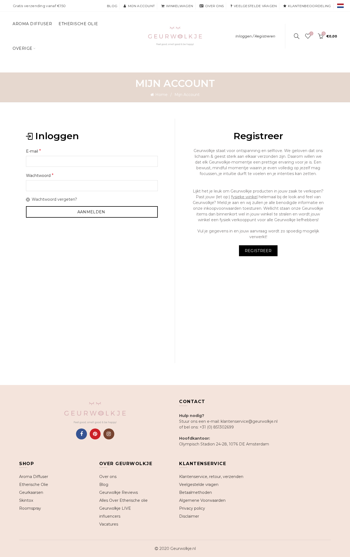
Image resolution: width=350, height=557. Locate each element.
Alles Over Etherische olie (123, 500)
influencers (109, 516)
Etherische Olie (33, 484)
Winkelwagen (179, 6)
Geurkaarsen (31, 492)
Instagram (108, 433)
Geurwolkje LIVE (115, 508)
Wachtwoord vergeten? (54, 199)
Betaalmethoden (195, 492)
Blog (112, 6)
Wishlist (311, 33)
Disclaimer (189, 516)
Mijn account (141, 6)
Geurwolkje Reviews (118, 492)
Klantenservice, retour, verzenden (211, 476)
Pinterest (95, 433)
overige (23, 48)
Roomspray (30, 508)
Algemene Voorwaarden (202, 500)
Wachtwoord (40, 175)
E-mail (33, 151)
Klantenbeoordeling (309, 6)
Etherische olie (78, 23)
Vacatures (108, 524)
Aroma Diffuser (32, 23)
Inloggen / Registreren (255, 36)
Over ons (214, 6)
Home (161, 94)
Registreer (258, 250)
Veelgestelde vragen (255, 6)
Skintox (26, 500)
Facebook (81, 433)
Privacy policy (192, 508)
